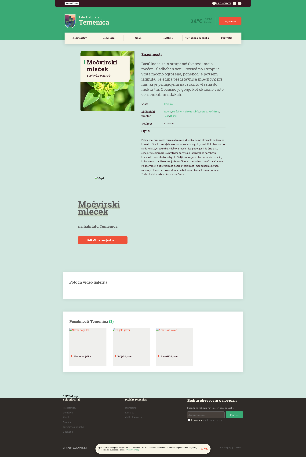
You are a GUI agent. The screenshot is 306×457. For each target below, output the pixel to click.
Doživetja (226, 37)
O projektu (131, 407)
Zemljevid (109, 37)
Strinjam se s (206, 420)
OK (206, 448)
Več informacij (133, 450)
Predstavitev (79, 37)
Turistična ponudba (197, 37)
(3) (111, 321)
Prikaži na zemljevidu (101, 240)
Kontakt (129, 412)
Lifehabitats (223, 3)
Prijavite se (230, 21)
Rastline (168, 37)
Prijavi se (234, 414)
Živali (138, 37)
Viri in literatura (133, 417)
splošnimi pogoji (213, 420)
